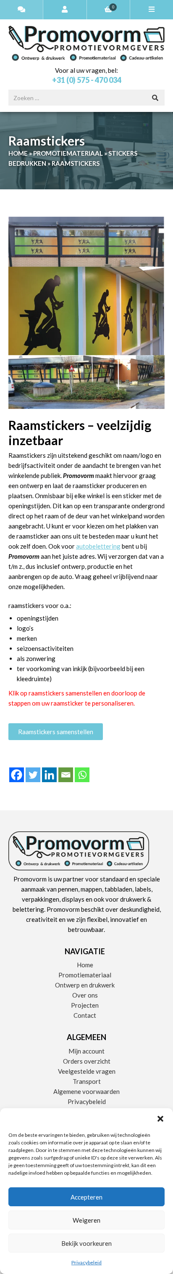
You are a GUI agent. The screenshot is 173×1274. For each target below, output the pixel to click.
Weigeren (86, 1220)
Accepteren (86, 1197)
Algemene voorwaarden (86, 1091)
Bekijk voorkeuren (86, 1243)
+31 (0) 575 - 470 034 (86, 80)
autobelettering (98, 546)
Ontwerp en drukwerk (85, 985)
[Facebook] (16, 774)
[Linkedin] (49, 774)
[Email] (65, 774)
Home (18, 153)
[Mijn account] (64, 9)
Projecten (85, 1005)
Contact (84, 1015)
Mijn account (86, 1051)
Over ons (85, 995)
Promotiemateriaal (68, 153)
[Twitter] (33, 774)
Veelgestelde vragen (86, 1071)
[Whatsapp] (82, 774)
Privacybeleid (86, 1262)
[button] (160, 1119)
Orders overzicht (86, 1061)
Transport (87, 1081)
